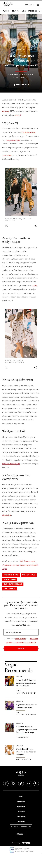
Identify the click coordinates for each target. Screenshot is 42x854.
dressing (5, 111)
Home (21, 796)
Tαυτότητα (21, 811)
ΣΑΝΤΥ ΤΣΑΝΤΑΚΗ (23, 760)
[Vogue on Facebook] (6, 783)
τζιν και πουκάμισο (11, 463)
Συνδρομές (21, 821)
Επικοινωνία (21, 801)
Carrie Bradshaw (28, 132)
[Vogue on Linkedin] (36, 783)
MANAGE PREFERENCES (21, 827)
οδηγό (18, 114)
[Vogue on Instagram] (14, 783)
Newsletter (21, 806)
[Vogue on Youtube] (29, 783)
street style (6, 514)
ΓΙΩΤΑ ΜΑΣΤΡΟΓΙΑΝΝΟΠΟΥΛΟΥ (21, 74)
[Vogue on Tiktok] (21, 783)
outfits (34, 285)
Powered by (16, 843)
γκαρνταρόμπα (13, 139)
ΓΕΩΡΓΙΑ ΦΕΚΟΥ (22, 737)
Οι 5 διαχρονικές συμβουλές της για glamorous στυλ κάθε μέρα (20, 564)
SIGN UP (21, 648)
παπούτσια (7, 155)
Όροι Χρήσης (21, 816)
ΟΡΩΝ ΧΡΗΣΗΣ (20, 639)
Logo (21, 774)
